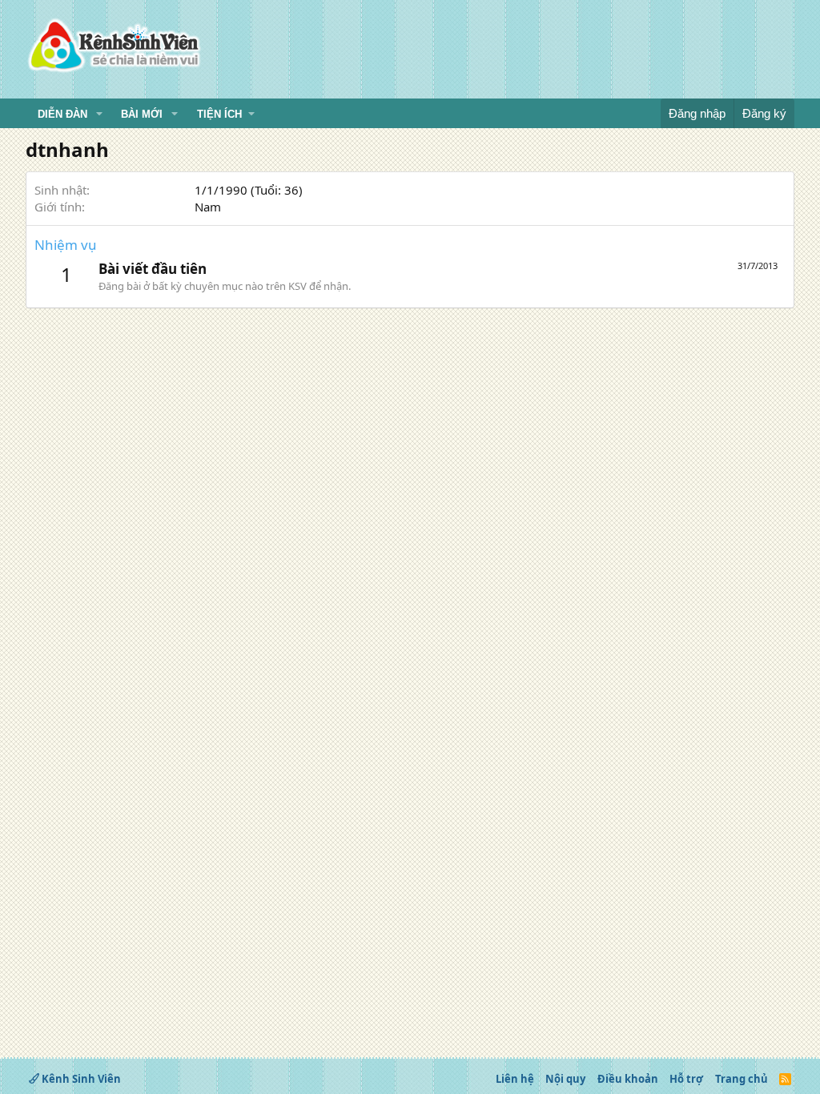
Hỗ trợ (686, 1079)
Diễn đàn (62, 114)
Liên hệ (515, 1079)
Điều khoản (627, 1079)
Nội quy (565, 1079)
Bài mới (142, 114)
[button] (99, 114)
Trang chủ (741, 1079)
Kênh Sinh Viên (80, 1079)
